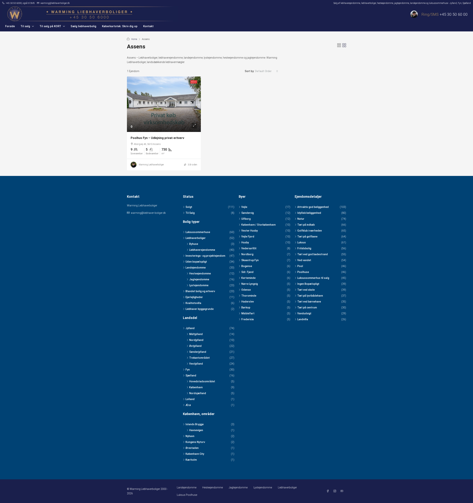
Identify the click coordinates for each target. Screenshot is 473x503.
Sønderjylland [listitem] (197, 351)
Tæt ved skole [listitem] (306, 289)
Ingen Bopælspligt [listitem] (308, 283)
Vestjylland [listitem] (196, 363)
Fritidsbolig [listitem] (304, 248)
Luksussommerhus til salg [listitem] (313, 277)
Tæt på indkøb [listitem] (306, 224)
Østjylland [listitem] (195, 345)
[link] (164, 104)
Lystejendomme (262, 487)
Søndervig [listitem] (247, 212)
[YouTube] (343, 491)
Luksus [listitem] (301, 242)
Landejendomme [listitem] (196, 267)
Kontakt (148, 26)
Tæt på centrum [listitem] (307, 307)
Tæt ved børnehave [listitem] (309, 301)
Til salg (25, 26)
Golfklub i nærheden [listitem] (309, 230)
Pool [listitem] (300, 266)
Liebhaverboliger (287, 487)
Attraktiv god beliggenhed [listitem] (313, 206)
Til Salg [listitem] (190, 212)
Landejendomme (186, 487)
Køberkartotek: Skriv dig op (119, 26)
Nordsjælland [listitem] (197, 393)
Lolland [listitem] (190, 399)
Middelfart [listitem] (247, 313)
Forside (10, 26)
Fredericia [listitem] (247, 319)
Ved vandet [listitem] (304, 260)
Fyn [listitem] (188, 369)
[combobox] (267, 71)
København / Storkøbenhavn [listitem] (258, 224)
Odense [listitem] (246, 289)
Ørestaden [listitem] (192, 447)
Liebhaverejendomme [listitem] (202, 249)
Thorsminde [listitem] (248, 295)
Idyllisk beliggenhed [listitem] (309, 212)
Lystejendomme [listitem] (198, 285)
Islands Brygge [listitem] (195, 424)
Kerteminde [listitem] (248, 277)
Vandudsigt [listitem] (304, 313)
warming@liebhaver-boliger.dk (148, 212)
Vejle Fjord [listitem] (247, 236)
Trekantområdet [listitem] (199, 357)
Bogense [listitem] (246, 266)
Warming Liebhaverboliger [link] (151, 164)
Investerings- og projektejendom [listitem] (205, 255)
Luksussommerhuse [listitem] (198, 232)
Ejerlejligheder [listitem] (194, 297)
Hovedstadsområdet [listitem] (202, 381)
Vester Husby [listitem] (249, 230)
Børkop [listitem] (245, 307)
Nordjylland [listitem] (196, 340)
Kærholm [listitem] (191, 459)
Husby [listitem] (245, 242)
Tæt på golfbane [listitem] (307, 236)
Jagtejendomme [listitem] (199, 279)
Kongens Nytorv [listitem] (195, 442)
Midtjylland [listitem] (196, 334)
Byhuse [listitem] (193, 243)
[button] (339, 45)
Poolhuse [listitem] (303, 272)
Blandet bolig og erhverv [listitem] (200, 291)
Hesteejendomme (212, 487)
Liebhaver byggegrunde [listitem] (200, 308)
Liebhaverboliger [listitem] (196, 238)
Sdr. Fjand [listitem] (247, 272)
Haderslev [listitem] (247, 301)
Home (134, 39)
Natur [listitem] (300, 218)
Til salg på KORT (50, 26)
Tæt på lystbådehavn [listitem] (310, 295)
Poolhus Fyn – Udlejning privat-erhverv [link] (157, 138)
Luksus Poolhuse (187, 494)
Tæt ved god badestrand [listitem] (312, 254)
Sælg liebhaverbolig (83, 26)
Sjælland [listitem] (191, 375)
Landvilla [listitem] (302, 319)
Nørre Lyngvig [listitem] (249, 283)
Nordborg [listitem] (247, 254)
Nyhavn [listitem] (190, 436)
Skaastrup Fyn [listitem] (250, 260)
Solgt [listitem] (189, 206)
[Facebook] (328, 491)
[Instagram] (336, 491)
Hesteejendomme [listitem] (200, 273)
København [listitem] (196, 387)
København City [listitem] (195, 453)
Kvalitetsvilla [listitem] (193, 303)
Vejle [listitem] (244, 206)
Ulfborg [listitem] (246, 218)
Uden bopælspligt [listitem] (196, 261)
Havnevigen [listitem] (196, 430)
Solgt (193, 82)
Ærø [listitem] (188, 405)
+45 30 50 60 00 (454, 14)
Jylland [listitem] (190, 328)
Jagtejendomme (238, 487)
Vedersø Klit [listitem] (248, 248)
